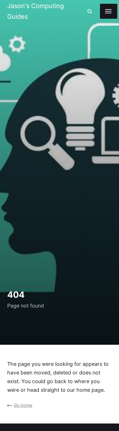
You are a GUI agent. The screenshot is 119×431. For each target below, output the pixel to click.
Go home (23, 405)
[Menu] (108, 11)
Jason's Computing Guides (35, 11)
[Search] (90, 11)
